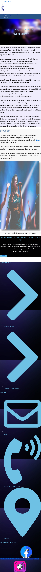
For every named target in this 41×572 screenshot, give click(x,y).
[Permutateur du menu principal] (6, 16)
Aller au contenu (5, 1)
